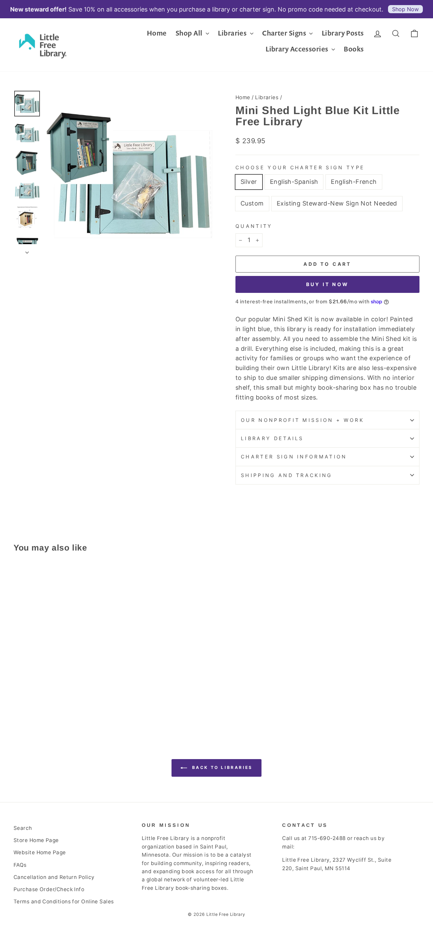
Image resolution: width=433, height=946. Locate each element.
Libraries (233, 33)
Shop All (190, 33)
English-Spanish (294, 181)
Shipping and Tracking (287, 475)
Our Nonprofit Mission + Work (302, 420)
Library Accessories (298, 48)
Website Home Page (40, 852)
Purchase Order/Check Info (49, 889)
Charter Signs (284, 33)
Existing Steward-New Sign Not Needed (337, 203)
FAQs (20, 865)
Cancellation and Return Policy (54, 877)
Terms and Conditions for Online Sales (64, 901)
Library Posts (343, 33)
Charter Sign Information (294, 456)
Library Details (272, 438)
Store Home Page (36, 840)
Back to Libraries (221, 767)
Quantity (254, 226)
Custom (252, 203)
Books (354, 48)
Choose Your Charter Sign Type (300, 167)
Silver (249, 181)
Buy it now (327, 284)
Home (157, 33)
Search (23, 828)
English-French (354, 181)
